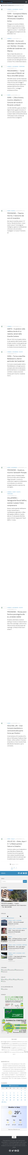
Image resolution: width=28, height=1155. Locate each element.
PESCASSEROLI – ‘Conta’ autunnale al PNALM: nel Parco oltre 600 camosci (16, 73)
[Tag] (20, 916)
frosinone (6, 1047)
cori (5, 1045)
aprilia (8, 1041)
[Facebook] (19, 873)
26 (10, 1100)
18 (6, 1097)
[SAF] (14, 1018)
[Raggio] (15, 979)
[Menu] (26, 2)
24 (3, 1100)
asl (21, 1041)
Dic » (5, 1102)
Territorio (22, 66)
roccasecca (14, 1052)
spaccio (14, 1054)
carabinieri (5, 1043)
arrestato (14, 1041)
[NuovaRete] (4, 970)
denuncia (11, 1045)
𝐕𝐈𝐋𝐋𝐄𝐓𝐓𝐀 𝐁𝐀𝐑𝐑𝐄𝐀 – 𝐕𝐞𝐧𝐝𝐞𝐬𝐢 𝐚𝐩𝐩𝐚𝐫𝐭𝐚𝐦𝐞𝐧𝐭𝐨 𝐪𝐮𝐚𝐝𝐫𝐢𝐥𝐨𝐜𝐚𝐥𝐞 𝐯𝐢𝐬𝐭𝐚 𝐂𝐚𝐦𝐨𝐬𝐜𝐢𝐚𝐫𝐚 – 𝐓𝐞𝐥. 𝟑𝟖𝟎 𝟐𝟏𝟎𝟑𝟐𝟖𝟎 (13, 905)
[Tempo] (3, 981)
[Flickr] (26, 873)
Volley (13, 839)
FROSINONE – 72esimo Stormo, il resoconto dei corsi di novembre (15, 215)
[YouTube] (23, 873)
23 (25, 1097)
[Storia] (20, 979)
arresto (18, 1041)
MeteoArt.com (16, 1129)
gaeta (14, 1048)
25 (6, 1100)
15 (21, 1095)
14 (17, 1095)
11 (6, 1095)
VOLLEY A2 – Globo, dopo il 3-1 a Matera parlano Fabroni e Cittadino (16, 843)
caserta (10, 1043)
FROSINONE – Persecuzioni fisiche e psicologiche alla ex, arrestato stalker (17, 614)
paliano (16, 1050)
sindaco (22, 1052)
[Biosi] (22, 1008)
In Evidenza (15, 9)
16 (25, 1095)
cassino (15, 1044)
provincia (2, 1052)
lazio (8, 1050)
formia (25, 1045)
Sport (8, 839)
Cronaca (9, 9)
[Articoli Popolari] (7, 916)
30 (25, 1100)
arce (11, 1041)
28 (17, 1100)
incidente (18, 1047)
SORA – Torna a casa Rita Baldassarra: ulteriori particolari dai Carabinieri (16, 358)
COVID (7, 1045)
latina (3, 1050)
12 (10, 1095)
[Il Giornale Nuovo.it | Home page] (9, 2)
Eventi (8, 95)
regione (6, 1052)
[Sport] (7, 979)
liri (10, 1050)
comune (24, 1044)
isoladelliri (24, 1047)
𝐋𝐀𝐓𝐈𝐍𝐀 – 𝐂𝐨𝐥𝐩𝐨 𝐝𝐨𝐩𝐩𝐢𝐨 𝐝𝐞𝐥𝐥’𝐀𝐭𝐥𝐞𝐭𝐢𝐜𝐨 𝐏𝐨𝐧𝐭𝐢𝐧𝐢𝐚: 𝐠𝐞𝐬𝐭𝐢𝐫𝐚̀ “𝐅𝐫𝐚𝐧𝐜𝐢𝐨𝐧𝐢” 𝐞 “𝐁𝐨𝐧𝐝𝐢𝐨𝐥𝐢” (17, 958)
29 (21, 1100)
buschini (23, 1041)
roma (17, 1052)
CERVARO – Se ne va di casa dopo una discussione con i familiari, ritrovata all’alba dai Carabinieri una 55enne (16, 46)
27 (14, 1100)
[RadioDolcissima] (19, 970)
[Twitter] (21, 873)
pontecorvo (24, 1050)
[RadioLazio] (4, 971)
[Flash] (11, 979)
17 (3, 1097)
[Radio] (3, 979)
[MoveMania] (11, 970)
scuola (20, 1052)
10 (3, 1095)
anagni (5, 1041)
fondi (22, 1045)
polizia (20, 1050)
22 (21, 1097)
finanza (19, 1045)
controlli (2, 1045)
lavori (6, 1050)
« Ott (2, 1102)
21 (17, 1097)
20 (14, 1097)
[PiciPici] (14, 1006)
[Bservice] (14, 1033)
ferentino (15, 1045)
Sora (26, 1052)
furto (11, 1047)
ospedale (13, 1050)
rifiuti (10, 1052)
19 (10, 1097)
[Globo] (19, 1008)
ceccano (20, 1044)
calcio (26, 1041)
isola (21, 1047)
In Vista (21, 9)
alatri (2, 1041)
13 (14, 1095)
